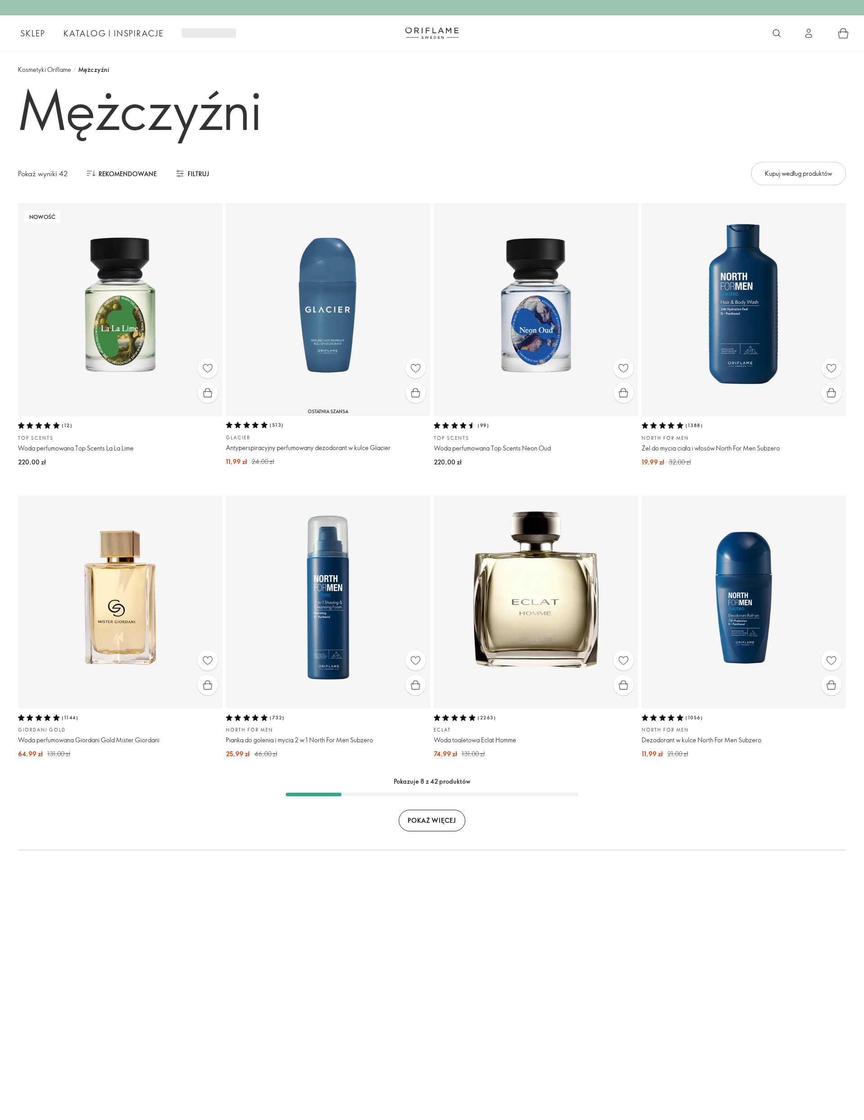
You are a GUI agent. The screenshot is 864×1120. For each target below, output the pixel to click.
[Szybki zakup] (208, 393)
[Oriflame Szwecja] (432, 33)
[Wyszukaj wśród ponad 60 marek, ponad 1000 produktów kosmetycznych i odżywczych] (776, 33)
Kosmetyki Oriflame (44, 69)
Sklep (32, 33)
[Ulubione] (208, 368)
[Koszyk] (843, 33)
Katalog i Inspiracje (113, 33)
